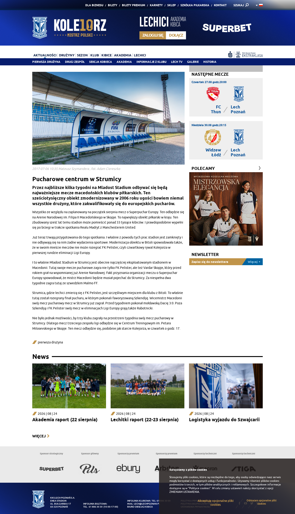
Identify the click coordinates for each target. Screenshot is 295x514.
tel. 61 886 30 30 (93, 506)
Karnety (156, 5)
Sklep (171, 5)
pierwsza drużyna (50, 342)
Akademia (124, 62)
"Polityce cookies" (199, 488)
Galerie (193, 62)
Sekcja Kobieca (100, 62)
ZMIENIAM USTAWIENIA (184, 492)
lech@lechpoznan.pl (147, 503)
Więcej (39, 436)
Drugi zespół (75, 62)
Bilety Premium (133, 5)
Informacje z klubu (151, 62)
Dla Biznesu (94, 5)
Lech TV (177, 62)
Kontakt (220, 5)
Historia (209, 62)
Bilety (112, 5)
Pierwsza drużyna (46, 62)
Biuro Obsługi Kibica (140, 506)
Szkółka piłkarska (194, 5)
